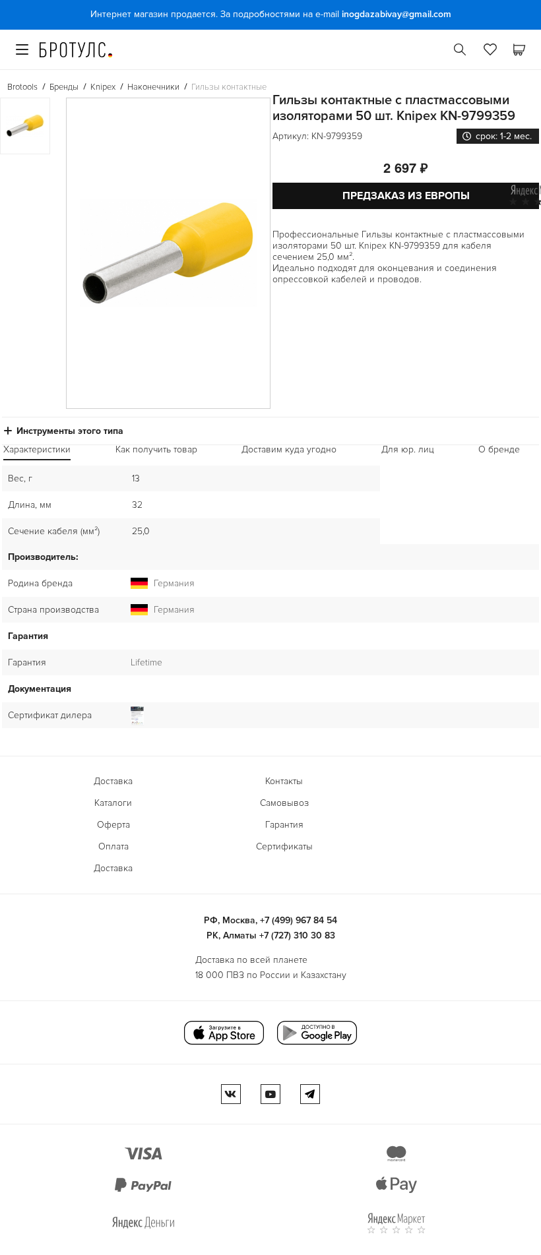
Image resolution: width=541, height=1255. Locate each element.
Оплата (113, 846)
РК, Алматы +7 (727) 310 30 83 (271, 935)
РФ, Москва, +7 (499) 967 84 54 (270, 920)
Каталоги (113, 803)
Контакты (284, 781)
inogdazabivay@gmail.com (396, 14)
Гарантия (284, 824)
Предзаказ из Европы (406, 195)
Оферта (113, 824)
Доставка (113, 781)
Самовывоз (284, 803)
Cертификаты (284, 846)
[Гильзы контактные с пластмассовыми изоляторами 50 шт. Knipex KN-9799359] (168, 253)
